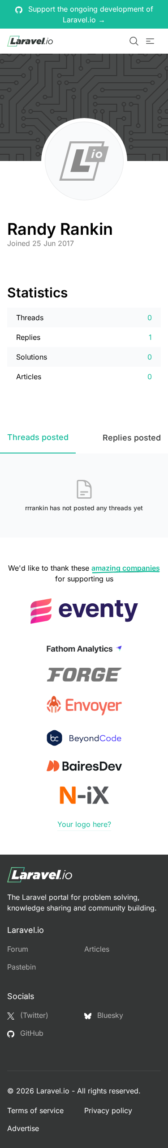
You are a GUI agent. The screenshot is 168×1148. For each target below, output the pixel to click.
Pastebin (21, 966)
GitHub (30, 1033)
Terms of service (35, 1110)
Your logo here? (84, 824)
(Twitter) (33, 1015)
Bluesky (109, 1015)
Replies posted (132, 437)
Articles (96, 949)
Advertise (23, 1128)
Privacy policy (108, 1110)
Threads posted (38, 437)
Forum (17, 949)
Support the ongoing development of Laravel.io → (89, 14)
